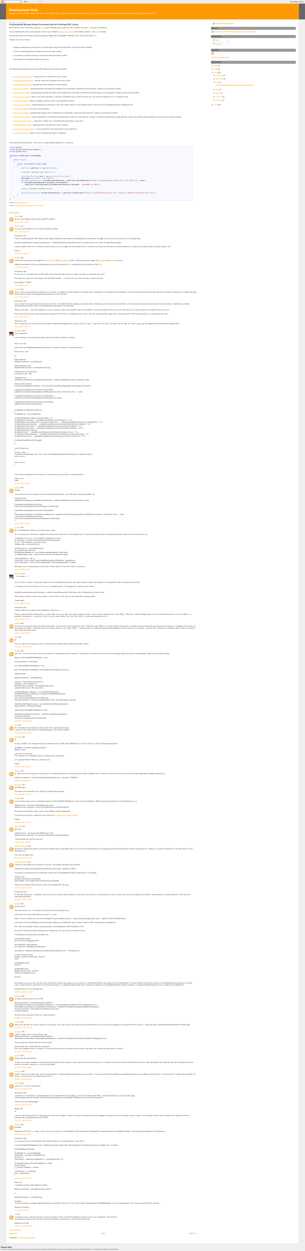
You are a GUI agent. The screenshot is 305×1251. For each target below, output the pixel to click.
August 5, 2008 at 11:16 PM (22, 483)
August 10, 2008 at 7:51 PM (22, 619)
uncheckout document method (24, 129)
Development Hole (23, 10)
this (52, 914)
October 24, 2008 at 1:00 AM (23, 794)
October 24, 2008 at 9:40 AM (23, 822)
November (220, 79)
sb (15, 1214)
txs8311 (17, 226)
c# (14, 205)
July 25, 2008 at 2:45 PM (21, 296)
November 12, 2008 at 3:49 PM (23, 857)
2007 (216, 105)
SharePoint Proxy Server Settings (66, 815)
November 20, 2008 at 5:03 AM (23, 899)
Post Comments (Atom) (27, 1237)
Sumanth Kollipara (21, 846)
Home (103, 1233)
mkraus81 (18, 737)
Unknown (18, 996)
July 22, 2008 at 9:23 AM (21, 253)
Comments (218, 44)
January (219, 100)
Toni (16, 637)
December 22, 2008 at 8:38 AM (23, 1051)
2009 (216, 69)
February (219, 97)
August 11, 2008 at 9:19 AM (22, 632)
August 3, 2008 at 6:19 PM (22, 326)
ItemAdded (113, 260)
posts (43, 28)
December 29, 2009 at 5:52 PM (23, 1178)
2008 (216, 73)
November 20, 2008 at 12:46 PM (24, 991)
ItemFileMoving (50, 260)
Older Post (192, 1233)
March (218, 93)
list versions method (21, 101)
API (32, 1131)
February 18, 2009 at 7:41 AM (23, 1104)
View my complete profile (220, 57)
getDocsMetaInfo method (22, 85)
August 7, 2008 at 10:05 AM (22, 603)
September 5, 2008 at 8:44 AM (23, 720)
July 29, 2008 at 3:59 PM (21, 316)
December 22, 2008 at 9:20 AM (23, 1067)
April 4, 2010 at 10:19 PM (22, 1210)
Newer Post (13, 1233)
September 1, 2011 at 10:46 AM (23, 1225)
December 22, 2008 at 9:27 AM (23, 1079)
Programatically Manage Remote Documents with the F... (235, 85)
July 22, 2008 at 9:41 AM (21, 267)
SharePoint (41, 205)
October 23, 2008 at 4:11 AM (22, 766)
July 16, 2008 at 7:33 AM (21, 221)
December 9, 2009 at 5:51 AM (23, 1120)
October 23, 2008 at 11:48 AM (23, 780)
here (97, 32)
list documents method (22, 97)
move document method (22, 105)
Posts (216, 40)
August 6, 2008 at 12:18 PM (22, 569)
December (220, 75)
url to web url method (21, 133)
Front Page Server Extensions (24, 205)
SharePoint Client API (66, 32)
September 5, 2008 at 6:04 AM (23, 646)
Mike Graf (18, 331)
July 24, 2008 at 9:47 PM (21, 285)
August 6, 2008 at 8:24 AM (22, 523)
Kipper (17, 216)
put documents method (22, 117)
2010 (216, 66)
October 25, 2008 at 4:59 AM (23, 842)
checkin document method (23, 77)
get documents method (22, 93)
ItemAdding (102, 260)
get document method (21, 89)
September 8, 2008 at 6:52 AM (23, 732)
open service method (21, 109)
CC (89, 28)
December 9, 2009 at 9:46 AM (23, 1134)
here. (95, 36)
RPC (35, 205)
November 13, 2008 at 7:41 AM (23, 887)
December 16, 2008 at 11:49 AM (23, 1017)
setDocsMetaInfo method (22, 125)
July (217, 82)
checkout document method (23, 80)
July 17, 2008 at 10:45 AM (22, 231)
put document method (21, 113)
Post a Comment (15, 1230)
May (217, 90)
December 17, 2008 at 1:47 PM (23, 1027)
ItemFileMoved (64, 260)
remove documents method (23, 121)
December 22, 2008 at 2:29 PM (23, 1088)
